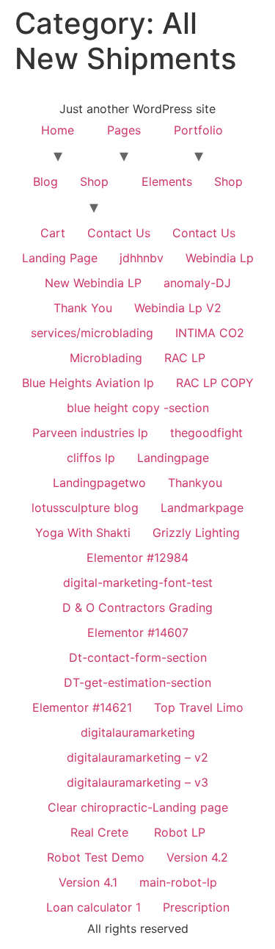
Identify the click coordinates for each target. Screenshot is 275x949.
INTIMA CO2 (209, 332)
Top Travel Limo (198, 707)
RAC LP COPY (215, 382)
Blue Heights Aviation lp (88, 382)
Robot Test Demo (95, 857)
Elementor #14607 (137, 632)
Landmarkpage (202, 507)
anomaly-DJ (197, 282)
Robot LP (179, 832)
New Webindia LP (93, 282)
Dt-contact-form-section (138, 657)
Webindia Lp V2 (177, 307)
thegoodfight (206, 432)
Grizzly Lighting (196, 532)
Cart (52, 232)
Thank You (83, 307)
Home (57, 130)
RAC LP (184, 357)
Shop (94, 181)
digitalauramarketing (138, 732)
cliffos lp (91, 457)
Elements (167, 181)
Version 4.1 (88, 882)
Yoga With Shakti (83, 532)
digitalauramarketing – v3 (137, 782)
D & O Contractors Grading (137, 607)
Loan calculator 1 (93, 907)
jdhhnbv (142, 257)
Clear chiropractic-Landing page (138, 807)
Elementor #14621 (82, 707)
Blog (45, 181)
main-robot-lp (178, 882)
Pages (124, 130)
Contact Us (118, 232)
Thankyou (195, 482)
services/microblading (92, 332)
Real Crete (101, 832)
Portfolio (198, 130)
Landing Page (60, 257)
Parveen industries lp (90, 432)
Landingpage (173, 457)
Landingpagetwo (99, 482)
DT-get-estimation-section (137, 682)
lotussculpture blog (85, 507)
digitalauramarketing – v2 (137, 757)
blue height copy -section (138, 407)
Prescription (196, 907)
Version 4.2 (197, 857)
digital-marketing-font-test (138, 582)
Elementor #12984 (137, 557)
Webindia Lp (220, 257)
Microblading (106, 357)
